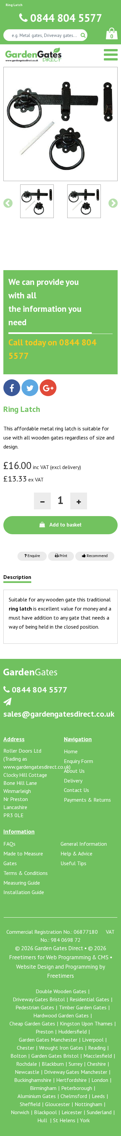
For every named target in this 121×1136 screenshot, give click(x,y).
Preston (44, 1031)
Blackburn (53, 1063)
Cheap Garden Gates (32, 1023)
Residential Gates (89, 999)
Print (62, 556)
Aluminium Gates (36, 1096)
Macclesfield (97, 1055)
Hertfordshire (71, 1080)
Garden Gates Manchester (48, 1039)
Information (19, 831)
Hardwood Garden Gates (61, 1015)
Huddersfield (72, 1031)
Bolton (18, 1055)
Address (14, 739)
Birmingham (43, 1088)
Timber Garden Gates (83, 1007)
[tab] (17, 578)
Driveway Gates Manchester (75, 1071)
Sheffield (30, 1104)
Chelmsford (74, 1096)
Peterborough (76, 1088)
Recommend (97, 556)
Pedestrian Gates (34, 1007)
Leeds (98, 1096)
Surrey (75, 1063)
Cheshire (96, 1063)
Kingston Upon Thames (86, 1023)
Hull (42, 1120)
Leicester (72, 1112)
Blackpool (45, 1112)
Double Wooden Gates (61, 991)
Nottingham (88, 1104)
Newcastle (27, 1071)
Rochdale (26, 1063)
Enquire (33, 556)
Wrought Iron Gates (61, 1047)
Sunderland (99, 1112)
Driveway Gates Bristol (39, 999)
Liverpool (93, 1039)
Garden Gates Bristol (55, 1055)
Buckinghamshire (32, 1080)
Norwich (20, 1112)
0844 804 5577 (65, 18)
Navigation (78, 739)
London (99, 1080)
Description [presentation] (17, 577)
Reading (97, 1047)
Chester (25, 1047)
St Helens (64, 1120)
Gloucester (57, 1104)
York (85, 1120)
